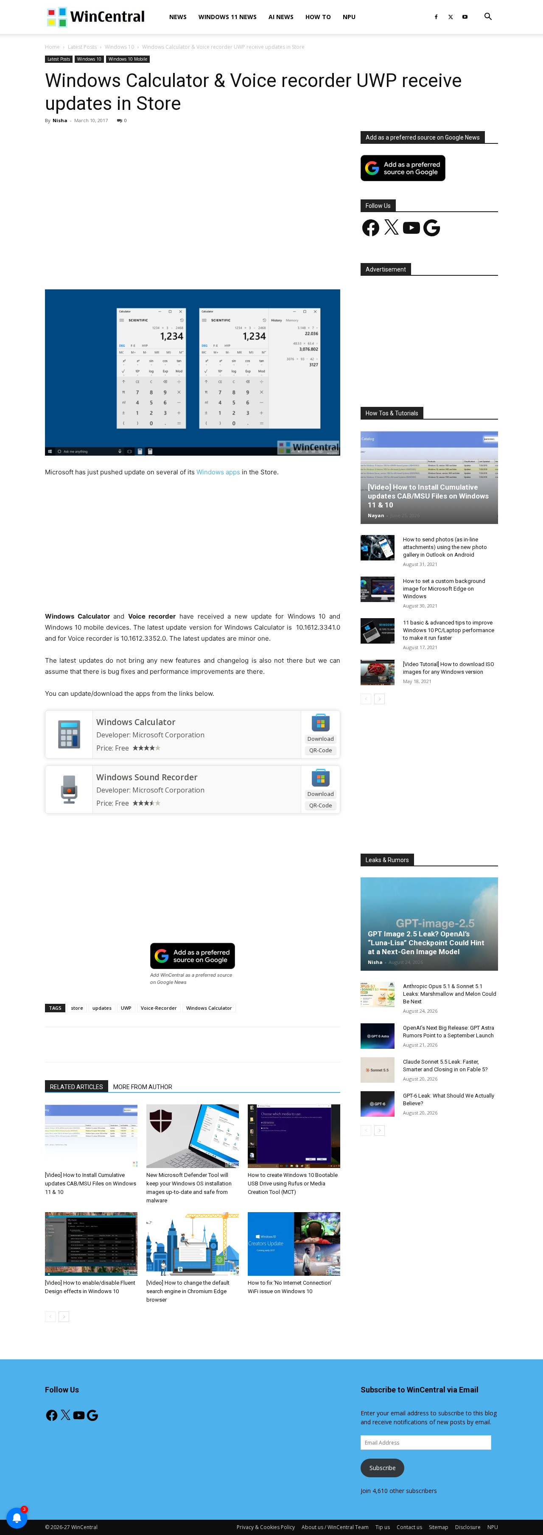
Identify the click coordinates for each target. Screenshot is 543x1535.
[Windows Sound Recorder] (69, 789)
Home (52, 46)
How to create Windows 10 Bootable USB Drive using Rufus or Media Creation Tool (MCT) (293, 1183)
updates (102, 1008)
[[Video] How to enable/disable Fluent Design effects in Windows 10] (91, 1244)
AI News (281, 17)
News (178, 17)
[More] (242, 265)
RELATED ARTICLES (76, 1087)
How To (318, 17)
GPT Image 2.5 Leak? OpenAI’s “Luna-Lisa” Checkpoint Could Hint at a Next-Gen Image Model (426, 943)
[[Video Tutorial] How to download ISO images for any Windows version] (378, 672)
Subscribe (382, 1468)
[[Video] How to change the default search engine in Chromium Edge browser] (192, 1244)
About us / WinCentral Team (335, 1527)
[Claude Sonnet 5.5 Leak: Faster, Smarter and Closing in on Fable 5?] (378, 1070)
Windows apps (218, 472)
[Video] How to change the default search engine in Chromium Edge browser (188, 1291)
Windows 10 (119, 46)
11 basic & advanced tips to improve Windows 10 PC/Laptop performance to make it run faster (448, 630)
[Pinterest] (143, 265)
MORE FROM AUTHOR (142, 1087)
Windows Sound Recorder (147, 777)
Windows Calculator (136, 722)
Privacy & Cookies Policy (266, 1527)
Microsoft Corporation (168, 734)
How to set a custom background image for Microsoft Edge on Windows (444, 588)
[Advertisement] (192, 193)
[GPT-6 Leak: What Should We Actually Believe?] (378, 1104)
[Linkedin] (182, 265)
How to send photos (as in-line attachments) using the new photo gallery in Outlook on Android (445, 547)
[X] (450, 17)
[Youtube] (465, 17)
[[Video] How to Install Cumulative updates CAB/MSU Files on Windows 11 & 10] (91, 1136)
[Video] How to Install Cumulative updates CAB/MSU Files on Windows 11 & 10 (90, 1183)
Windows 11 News (228, 17)
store (77, 1008)
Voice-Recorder (159, 1008)
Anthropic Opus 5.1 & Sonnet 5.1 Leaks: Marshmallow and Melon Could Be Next (449, 994)
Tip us (382, 1527)
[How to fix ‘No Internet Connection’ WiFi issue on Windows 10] (294, 1244)
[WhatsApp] (163, 265)
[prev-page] (50, 1316)
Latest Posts (82, 46)
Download (321, 738)
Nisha (60, 120)
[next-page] (64, 1316)
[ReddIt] (202, 265)
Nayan (376, 515)
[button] (488, 18)
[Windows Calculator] (69, 734)
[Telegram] (221, 265)
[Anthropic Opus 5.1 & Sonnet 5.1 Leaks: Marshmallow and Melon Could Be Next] (378, 994)
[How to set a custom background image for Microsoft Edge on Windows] (378, 589)
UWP (126, 1008)
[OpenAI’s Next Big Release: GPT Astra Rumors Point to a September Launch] (378, 1036)
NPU (349, 17)
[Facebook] (436, 17)
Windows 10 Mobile (128, 59)
